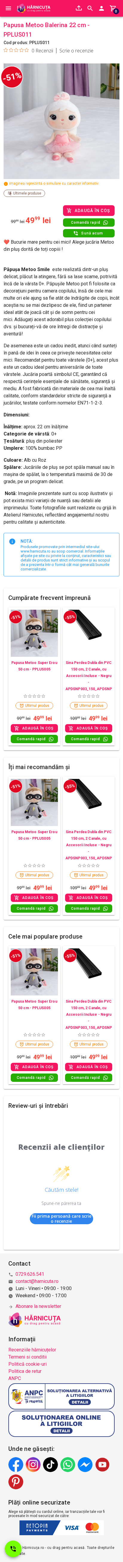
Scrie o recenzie (76, 50)
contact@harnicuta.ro (37, 1281)
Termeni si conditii (27, 1357)
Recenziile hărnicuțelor (32, 1350)
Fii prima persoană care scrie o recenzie (61, 1218)
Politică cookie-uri (27, 1364)
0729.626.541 (30, 1274)
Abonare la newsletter (38, 1306)
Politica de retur (24, 1371)
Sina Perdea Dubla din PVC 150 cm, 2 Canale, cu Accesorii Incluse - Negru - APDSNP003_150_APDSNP (88, 676)
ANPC (14, 1378)
